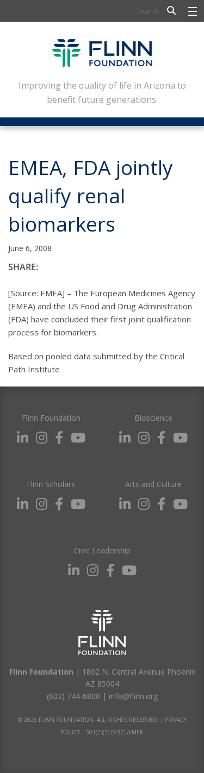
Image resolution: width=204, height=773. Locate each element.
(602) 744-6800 (73, 696)
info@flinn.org (133, 696)
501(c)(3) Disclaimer (115, 732)
